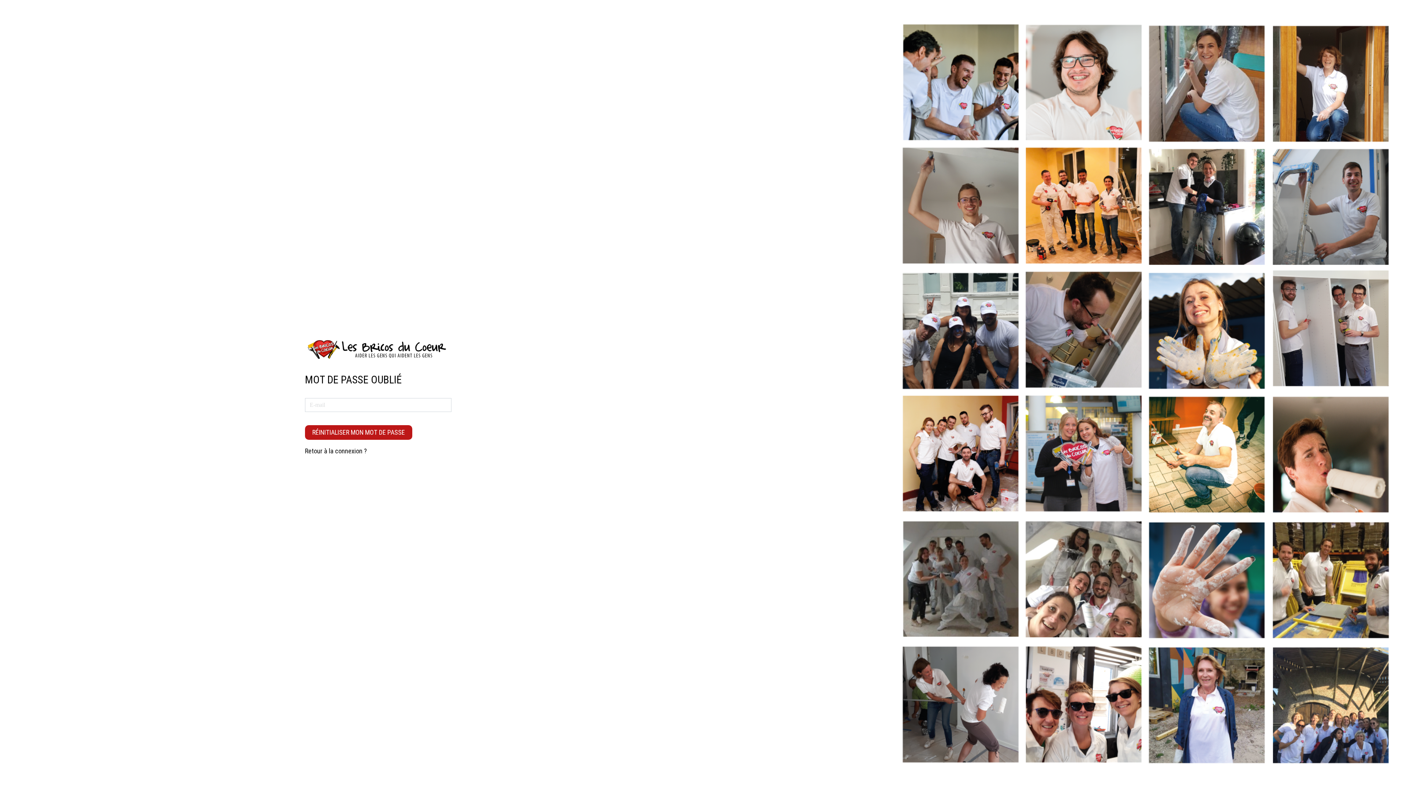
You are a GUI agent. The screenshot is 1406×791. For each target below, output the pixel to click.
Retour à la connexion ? (336, 451)
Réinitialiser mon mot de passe (358, 432)
